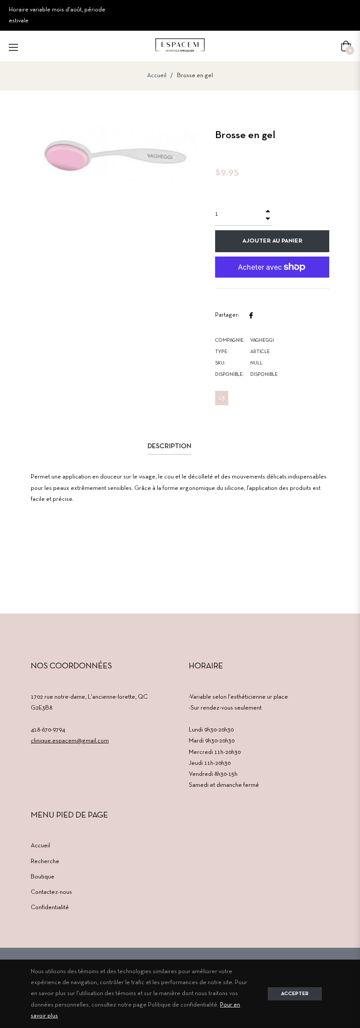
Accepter (295, 994)
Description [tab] (169, 446)
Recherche (45, 861)
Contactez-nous (51, 892)
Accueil (156, 76)
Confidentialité (50, 907)
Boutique (42, 877)
